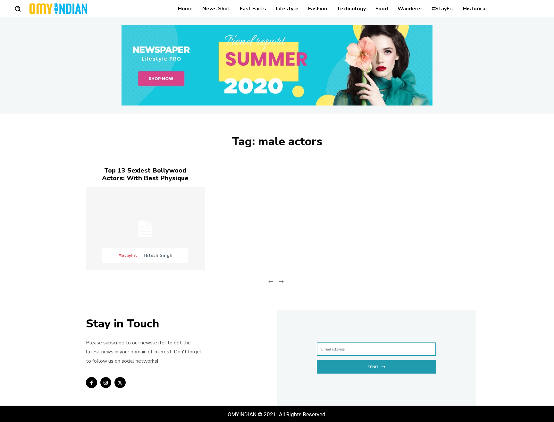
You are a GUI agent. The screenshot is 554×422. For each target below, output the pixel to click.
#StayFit (127, 255)
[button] (17, 8)
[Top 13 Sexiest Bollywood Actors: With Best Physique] (145, 228)
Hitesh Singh (158, 255)
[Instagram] (106, 382)
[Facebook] (91, 382)
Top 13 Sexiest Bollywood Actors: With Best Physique (145, 174)
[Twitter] (120, 382)
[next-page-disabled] (281, 281)
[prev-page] (271, 281)
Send (373, 367)
